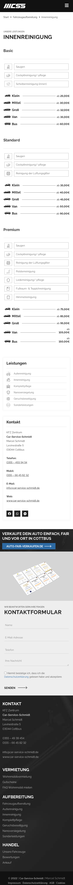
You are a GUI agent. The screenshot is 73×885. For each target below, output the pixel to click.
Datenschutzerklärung (16, 676)
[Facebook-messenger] (25, 514)
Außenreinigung (12, 809)
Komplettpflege (12, 820)
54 (25, 462)
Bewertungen (11, 857)
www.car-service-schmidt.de (23, 500)
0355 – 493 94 (15, 462)
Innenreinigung (12, 814)
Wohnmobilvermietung (17, 776)
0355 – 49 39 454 (13, 738)
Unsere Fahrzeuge (14, 851)
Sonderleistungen (14, 836)
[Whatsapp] (17, 514)
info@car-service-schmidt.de (23, 487)
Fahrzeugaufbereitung (25, 17)
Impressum (14, 883)
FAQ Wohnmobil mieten (17, 787)
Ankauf (7, 862)
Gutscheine (9, 782)
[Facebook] (9, 514)
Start (6, 17)
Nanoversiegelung (14, 830)
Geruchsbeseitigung (15, 825)
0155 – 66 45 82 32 (17, 475)
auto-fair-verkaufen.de (24, 546)
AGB (51, 883)
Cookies (60, 883)
